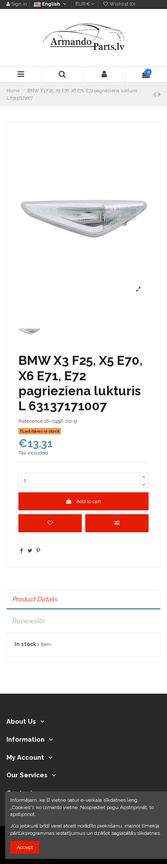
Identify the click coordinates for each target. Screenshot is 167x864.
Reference (30, 421)
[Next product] (159, 94)
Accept (25, 847)
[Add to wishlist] (50, 523)
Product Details (34, 599)
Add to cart (88, 501)
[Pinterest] (38, 551)
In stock (25, 644)
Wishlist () (121, 4)
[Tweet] (29, 551)
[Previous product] (155, 94)
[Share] (21, 551)
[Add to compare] (117, 523)
